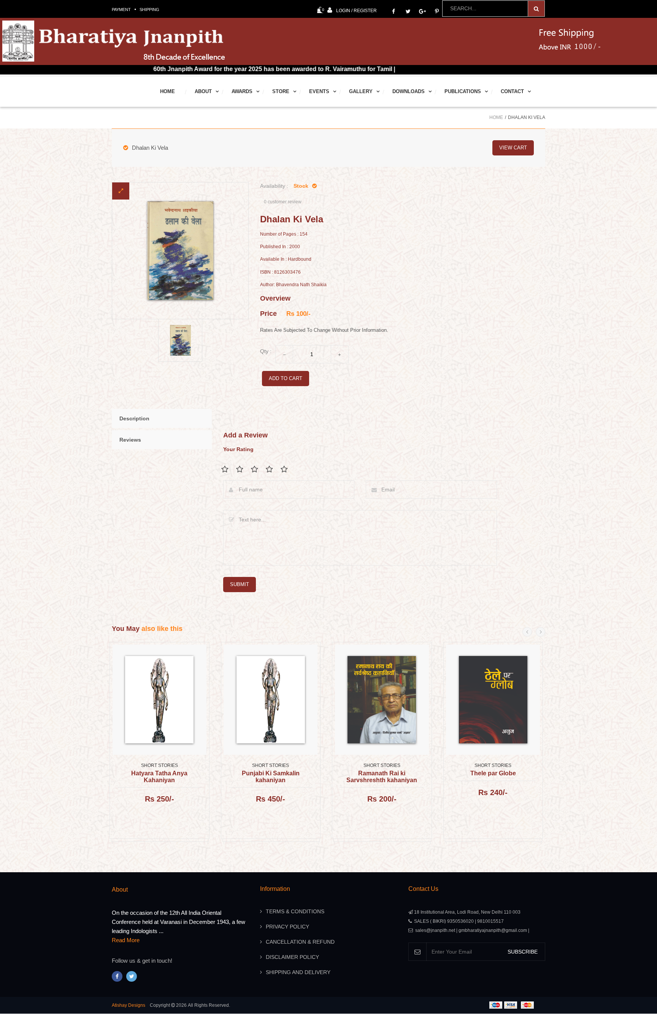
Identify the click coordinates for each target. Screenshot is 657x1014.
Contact (512, 91)
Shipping (149, 9)
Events (319, 91)
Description (134, 418)
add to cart (285, 378)
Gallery (361, 91)
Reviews (130, 440)
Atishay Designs (128, 1005)
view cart (513, 148)
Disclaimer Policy (292, 957)
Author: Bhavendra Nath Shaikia (293, 284)
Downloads (408, 91)
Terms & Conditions (295, 911)
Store (280, 91)
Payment (121, 9)
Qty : (265, 351)
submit (239, 584)
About (203, 91)
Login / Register (356, 10)
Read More (126, 940)
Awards (242, 91)
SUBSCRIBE (523, 952)
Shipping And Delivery (298, 972)
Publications (462, 91)
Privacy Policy (287, 927)
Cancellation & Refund (300, 942)
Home (167, 91)
